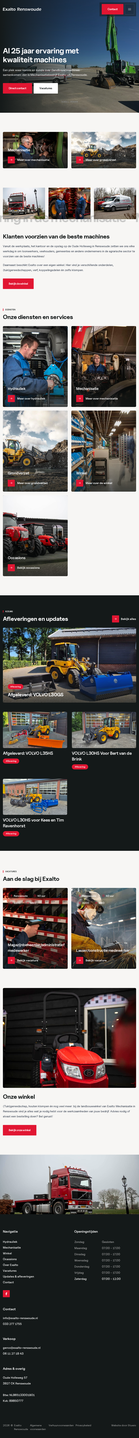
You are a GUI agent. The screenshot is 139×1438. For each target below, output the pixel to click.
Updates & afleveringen (18, 1276)
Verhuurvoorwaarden (61, 1425)
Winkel (7, 1253)
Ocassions (10, 1259)
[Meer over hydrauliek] (35, 366)
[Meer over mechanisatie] (35, 150)
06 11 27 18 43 (13, 1353)
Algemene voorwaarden (38, 1427)
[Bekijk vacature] (35, 928)
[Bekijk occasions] (35, 535)
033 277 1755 (12, 1324)
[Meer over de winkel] (103, 451)
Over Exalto (10, 1265)
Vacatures (9, 1270)
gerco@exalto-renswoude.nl (22, 1348)
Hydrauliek (10, 1241)
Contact (8, 1282)
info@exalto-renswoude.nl (20, 1318)
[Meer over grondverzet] (103, 150)
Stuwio (132, 1425)
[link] (112, 9)
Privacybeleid (83, 1425)
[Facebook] (6, 1293)
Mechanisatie (12, 1247)
